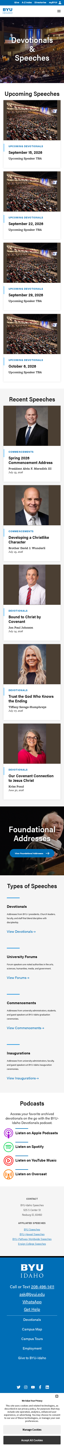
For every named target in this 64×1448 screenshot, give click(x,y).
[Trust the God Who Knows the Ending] (32, 664)
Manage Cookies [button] (32, 1429)
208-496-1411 (42, 1286)
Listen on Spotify (29, 1146)
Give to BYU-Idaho (32, 1358)
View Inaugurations (21, 1077)
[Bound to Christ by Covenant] (32, 585)
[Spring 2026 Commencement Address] (32, 426)
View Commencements (24, 1027)
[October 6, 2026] (32, 334)
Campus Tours (32, 1339)
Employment (32, 1348)
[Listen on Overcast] (8, 1174)
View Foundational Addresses (29, 853)
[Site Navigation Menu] (59, 11)
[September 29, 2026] (32, 263)
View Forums (16, 977)
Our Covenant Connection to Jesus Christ (31, 778)
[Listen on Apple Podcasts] (8, 1133)
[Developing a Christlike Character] (32, 505)
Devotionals (18, 610)
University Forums (22, 956)
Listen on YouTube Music (35, 1160)
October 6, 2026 (22, 366)
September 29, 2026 (26, 295)
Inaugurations (18, 1052)
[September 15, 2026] (32, 120)
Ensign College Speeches (32, 1244)
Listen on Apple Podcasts (36, 1132)
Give (16, 2)
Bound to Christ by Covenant (25, 619)
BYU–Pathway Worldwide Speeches (32, 1239)
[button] (57, 1396)
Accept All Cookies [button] (32, 1440)
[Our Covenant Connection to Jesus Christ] (32, 744)
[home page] (7, 11)
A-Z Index (27, 2)
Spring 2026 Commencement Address (31, 460)
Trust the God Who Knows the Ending (31, 698)
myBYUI (53, 2)
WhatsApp (32, 1301)
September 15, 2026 (25, 152)
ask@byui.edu (32, 1294)
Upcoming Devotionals (26, 146)
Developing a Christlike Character (29, 539)
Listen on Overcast (31, 1173)
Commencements (21, 451)
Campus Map (32, 1329)
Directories (40, 2)
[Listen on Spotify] (8, 1147)
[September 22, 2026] (32, 191)
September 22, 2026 (26, 223)
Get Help (32, 1309)
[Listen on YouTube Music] (8, 1161)
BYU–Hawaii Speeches (32, 1234)
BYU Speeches (32, 1229)
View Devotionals (20, 931)
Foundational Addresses (32, 833)
